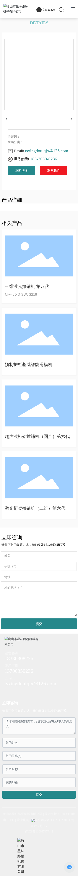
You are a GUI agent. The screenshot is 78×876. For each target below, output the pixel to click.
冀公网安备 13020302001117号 (55, 820)
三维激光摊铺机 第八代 (27, 286)
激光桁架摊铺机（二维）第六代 (35, 508)
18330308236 (19, 658)
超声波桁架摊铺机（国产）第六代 (37, 436)
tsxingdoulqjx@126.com (46, 150)
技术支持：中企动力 (58, 814)
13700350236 (19, 671)
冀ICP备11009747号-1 (39, 831)
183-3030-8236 (43, 158)
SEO (11, 820)
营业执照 (23, 820)
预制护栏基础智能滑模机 (28, 364)
